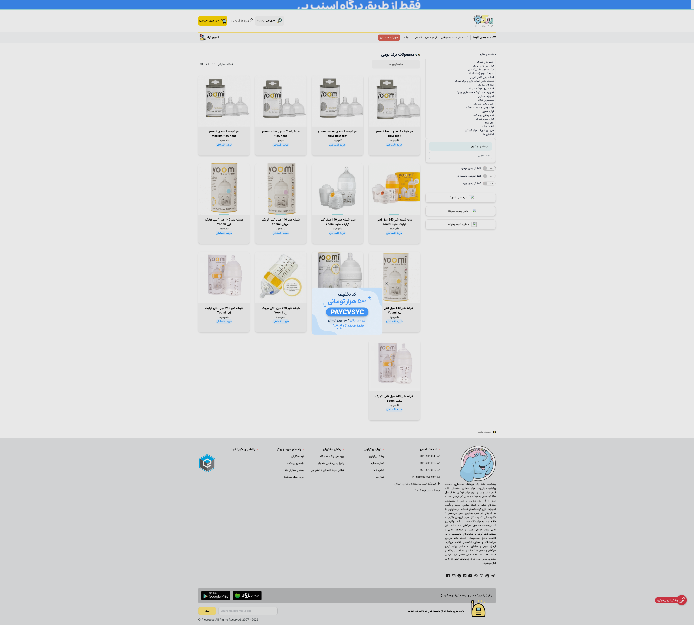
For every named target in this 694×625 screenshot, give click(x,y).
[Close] (387, 283)
